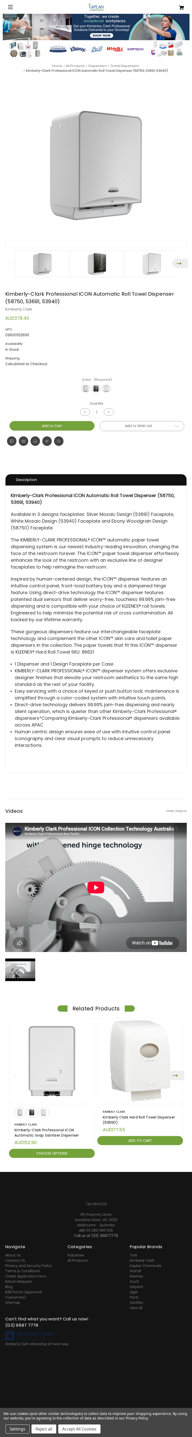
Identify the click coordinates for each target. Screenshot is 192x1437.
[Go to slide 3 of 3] (103, 1163)
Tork (133, 1255)
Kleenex (136, 1276)
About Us (13, 1255)
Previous (12, 263)
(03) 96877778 (104, 1235)
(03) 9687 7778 (21, 1325)
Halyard (136, 1286)
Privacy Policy (137, 1418)
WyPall (135, 1270)
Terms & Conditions (22, 1270)
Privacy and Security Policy (28, 1265)
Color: (97, 379)
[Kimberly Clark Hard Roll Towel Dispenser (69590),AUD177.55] (140, 1061)
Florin (134, 1297)
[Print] (35, 441)
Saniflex (136, 1302)
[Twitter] (47, 441)
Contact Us (15, 1260)
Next (180, 263)
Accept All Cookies (79, 1429)
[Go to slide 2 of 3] (96, 1163)
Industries (76, 1255)
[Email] (24, 441)
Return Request (18, 1281)
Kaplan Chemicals (145, 1265)
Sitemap (12, 1302)
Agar (134, 1292)
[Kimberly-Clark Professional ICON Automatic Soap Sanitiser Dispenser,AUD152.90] (51, 1061)
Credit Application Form (25, 1276)
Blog (8, 1286)
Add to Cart (140, 1140)
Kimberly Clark (142, 1260)
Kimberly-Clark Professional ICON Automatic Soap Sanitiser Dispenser (46, 1133)
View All (136, 1307)
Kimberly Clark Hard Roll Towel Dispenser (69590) (139, 1120)
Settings (17, 1429)
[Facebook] (12, 441)
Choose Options (52, 1153)
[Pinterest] (59, 441)
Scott (134, 1281)
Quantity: (97, 403)
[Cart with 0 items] (171, 5)
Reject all (44, 1429)
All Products (78, 1260)
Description (26, 479)
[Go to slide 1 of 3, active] (88, 1163)
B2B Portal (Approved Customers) (23, 1295)
